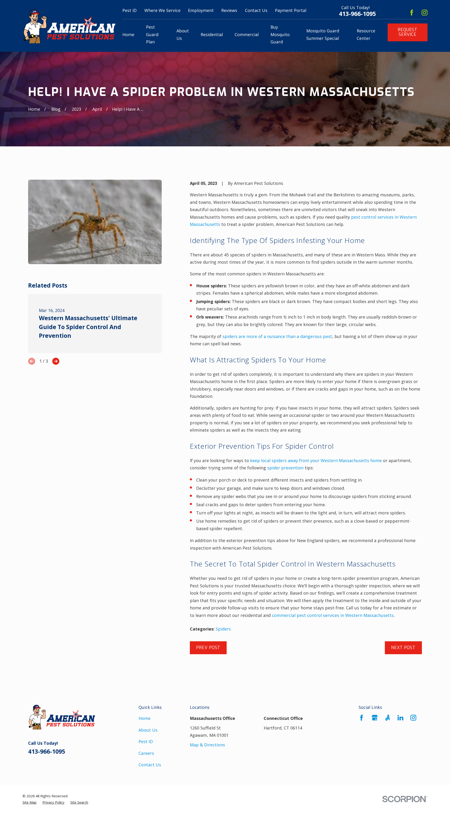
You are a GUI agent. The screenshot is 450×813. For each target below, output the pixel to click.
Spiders (223, 629)
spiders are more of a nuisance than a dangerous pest (277, 336)
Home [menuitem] (128, 34)
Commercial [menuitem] (247, 34)
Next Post (403, 647)
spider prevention (285, 468)
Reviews (229, 10)
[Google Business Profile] (375, 718)
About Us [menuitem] (182, 34)
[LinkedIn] (400, 718)
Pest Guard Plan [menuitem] (152, 34)
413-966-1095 (357, 14)
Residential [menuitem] (212, 34)
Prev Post (208, 647)
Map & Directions (207, 745)
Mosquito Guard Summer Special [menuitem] (322, 34)
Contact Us (256, 10)
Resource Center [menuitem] (366, 34)
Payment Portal (290, 10)
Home (144, 718)
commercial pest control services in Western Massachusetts (333, 615)
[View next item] (55, 361)
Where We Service (162, 10)
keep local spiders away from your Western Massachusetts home (316, 460)
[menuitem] (29, 802)
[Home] (69, 26)
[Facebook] (412, 12)
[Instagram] (425, 12)
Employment (201, 10)
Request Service (407, 32)
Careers (146, 753)
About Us (148, 730)
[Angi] (387, 718)
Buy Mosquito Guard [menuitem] (280, 34)
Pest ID (129, 10)
